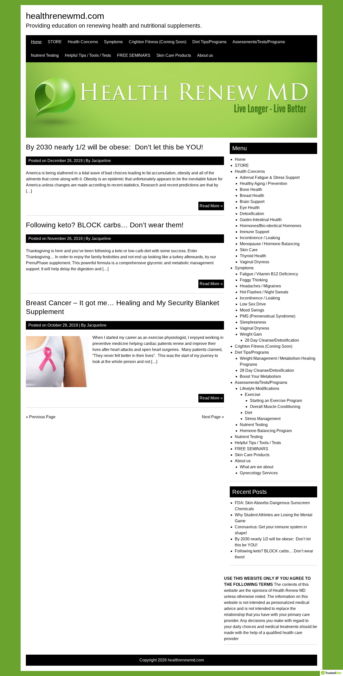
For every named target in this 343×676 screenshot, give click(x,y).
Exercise (252, 394)
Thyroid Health (253, 256)
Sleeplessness (253, 322)
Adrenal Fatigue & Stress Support (270, 177)
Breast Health (252, 195)
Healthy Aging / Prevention (263, 183)
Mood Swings (252, 310)
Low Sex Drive (253, 304)
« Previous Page (40, 417)
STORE (55, 42)
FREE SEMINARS (133, 55)
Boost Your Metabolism (260, 376)
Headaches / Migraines (260, 286)
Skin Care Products (173, 55)
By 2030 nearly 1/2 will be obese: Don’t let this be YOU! (114, 147)
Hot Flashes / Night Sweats (264, 292)
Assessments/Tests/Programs (259, 42)
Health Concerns (83, 42)
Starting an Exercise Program (276, 400)
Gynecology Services (259, 473)
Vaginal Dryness (254, 262)
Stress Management (262, 419)
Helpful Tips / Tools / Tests (88, 55)
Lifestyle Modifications (259, 388)
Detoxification (252, 214)
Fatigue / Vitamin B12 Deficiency (269, 274)
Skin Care (249, 250)
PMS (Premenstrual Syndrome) (267, 316)
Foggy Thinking (254, 280)
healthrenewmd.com (65, 16)
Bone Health (251, 189)
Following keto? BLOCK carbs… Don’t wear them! (105, 225)
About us (205, 55)
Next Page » (213, 417)
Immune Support (254, 232)
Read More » (212, 206)
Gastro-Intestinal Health (261, 220)
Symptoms (113, 42)
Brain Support (252, 201)
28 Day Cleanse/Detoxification (272, 340)
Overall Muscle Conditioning (275, 406)
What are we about (256, 467)
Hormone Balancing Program (266, 431)
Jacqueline (101, 161)
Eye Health (250, 207)
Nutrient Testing (45, 55)
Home (36, 42)
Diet (248, 412)
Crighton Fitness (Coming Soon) (157, 42)
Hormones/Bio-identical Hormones (270, 226)
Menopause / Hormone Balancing (270, 244)
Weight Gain (251, 334)
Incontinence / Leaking (260, 238)
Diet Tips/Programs (209, 42)
